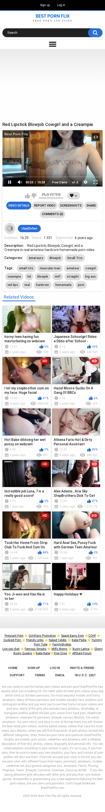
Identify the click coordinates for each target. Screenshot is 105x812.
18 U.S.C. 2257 (84, 675)
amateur (73, 268)
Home (12, 668)
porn (81, 285)
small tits (26, 268)
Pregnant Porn (14, 635)
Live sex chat (11, 649)
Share (91, 205)
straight (73, 276)
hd (29, 276)
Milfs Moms (59, 649)
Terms (39, 675)
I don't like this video (33, 195)
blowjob (42, 276)
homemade (63, 285)
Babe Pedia (79, 640)
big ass (90, 276)
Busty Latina (81, 649)
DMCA (59, 675)
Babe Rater (43, 653)
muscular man (50, 268)
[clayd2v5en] (10, 228)
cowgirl (90, 268)
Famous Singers (35, 649)
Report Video (44, 205)
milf (58, 276)
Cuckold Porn (12, 640)
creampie (14, 276)
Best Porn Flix (16, 134)
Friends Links (35, 640)
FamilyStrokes (61, 644)
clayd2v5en (29, 228)
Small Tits (75, 258)
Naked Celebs (58, 640)
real (27, 285)
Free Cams (59, 182)
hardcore (42, 285)
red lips (13, 285)
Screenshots (71, 205)
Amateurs (36, 258)
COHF (92, 635)
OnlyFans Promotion (42, 635)
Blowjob (55, 258)
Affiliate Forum (82, 653)
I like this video (27, 195)
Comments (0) (52, 214)
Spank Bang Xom (72, 635)
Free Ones (60, 653)
